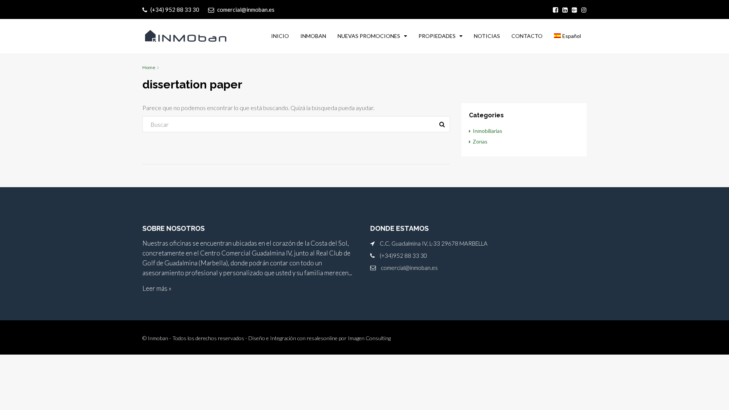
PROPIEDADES (437, 36)
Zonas (480, 141)
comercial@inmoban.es (409, 267)
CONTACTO (527, 36)
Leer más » (156, 288)
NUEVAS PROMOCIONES (369, 36)
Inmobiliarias (487, 131)
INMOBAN (313, 36)
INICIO (280, 36)
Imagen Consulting (369, 338)
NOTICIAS (487, 36)
